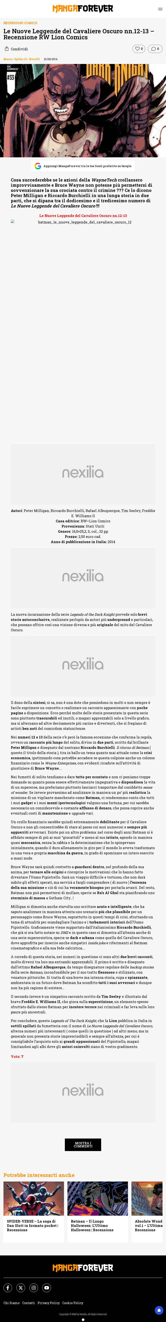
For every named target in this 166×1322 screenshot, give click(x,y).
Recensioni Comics (20, 23)
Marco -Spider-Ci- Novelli (21, 59)
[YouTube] (44, 1285)
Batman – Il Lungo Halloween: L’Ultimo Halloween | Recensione (92, 1225)
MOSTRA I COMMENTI (83, 1144)
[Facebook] (5, 1285)
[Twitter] (18, 1285)
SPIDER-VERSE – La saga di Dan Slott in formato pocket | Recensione (32, 1225)
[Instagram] (31, 1285)
